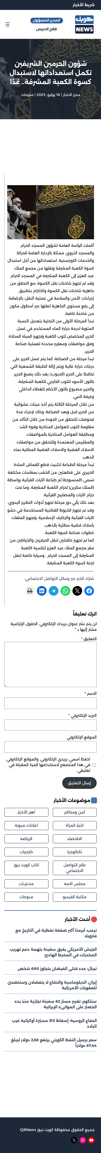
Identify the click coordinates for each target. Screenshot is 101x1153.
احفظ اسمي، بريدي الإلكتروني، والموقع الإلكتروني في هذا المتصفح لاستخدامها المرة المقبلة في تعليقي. (48, 765)
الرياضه (26, 838)
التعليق (89, 638)
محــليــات (26, 883)
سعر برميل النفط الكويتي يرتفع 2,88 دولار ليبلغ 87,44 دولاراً (54, 1043)
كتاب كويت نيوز (26, 865)
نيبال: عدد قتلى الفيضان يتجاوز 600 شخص (57, 968)
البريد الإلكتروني (82, 715)
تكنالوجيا (74, 851)
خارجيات (26, 851)
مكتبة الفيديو (74, 896)
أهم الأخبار (26, 812)
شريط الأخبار (84, 4)
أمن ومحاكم (74, 812)
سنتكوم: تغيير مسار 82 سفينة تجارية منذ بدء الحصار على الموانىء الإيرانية (56, 1004)
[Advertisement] (50, 153)
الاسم (91, 693)
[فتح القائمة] (7, 24)
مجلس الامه (74, 883)
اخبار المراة (75, 825)
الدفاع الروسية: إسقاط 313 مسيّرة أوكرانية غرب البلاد (54, 1023)
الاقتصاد (74, 838)
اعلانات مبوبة (26, 825)
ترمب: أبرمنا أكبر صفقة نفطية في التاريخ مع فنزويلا (56, 933)
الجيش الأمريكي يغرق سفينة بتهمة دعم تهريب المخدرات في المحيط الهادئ (53, 952)
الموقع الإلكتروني (82, 737)
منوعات (27, 94)
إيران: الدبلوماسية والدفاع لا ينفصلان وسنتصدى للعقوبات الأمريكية (52, 985)
